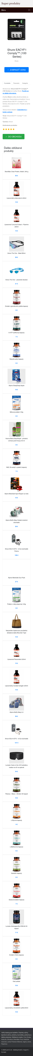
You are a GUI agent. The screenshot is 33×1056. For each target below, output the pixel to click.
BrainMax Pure (18, 1039)
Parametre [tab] (16, 83)
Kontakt (3, 1052)
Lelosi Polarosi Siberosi (14, 1042)
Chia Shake (27, 1037)
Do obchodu (15, 136)
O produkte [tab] (7, 83)
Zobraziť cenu (18, 69)
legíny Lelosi (27, 1042)
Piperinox (4, 1044)
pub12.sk (9, 1050)
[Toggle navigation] (29, 10)
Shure (16, 61)
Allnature (10, 1039)
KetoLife (4, 1039)
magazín (25, 1050)
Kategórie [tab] (25, 83)
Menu (3, 10)
